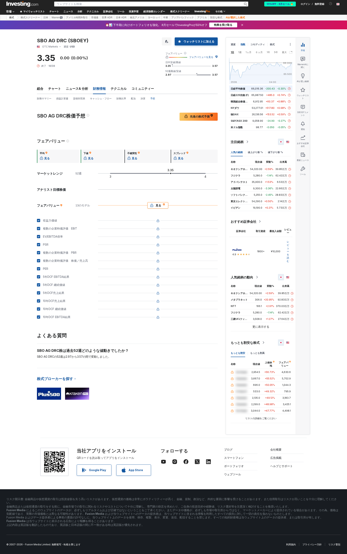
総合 (40, 88)
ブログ (228, 449)
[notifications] (330, 4)
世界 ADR (107, 17)
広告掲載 (276, 457)
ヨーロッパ (154, 17)
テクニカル (119, 88)
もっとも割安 (238, 352)
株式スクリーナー (180, 11)
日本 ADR (121, 17)
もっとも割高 (257, 352)
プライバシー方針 (312, 544)
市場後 (94, 17)
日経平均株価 (238, 88)
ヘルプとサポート (281, 466)
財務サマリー (44, 98)
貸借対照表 (79, 98)
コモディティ (257, 44)
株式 (11, 17)
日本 (45, 17)
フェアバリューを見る (201, 57)
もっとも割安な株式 (245, 343)
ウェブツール (232, 474)
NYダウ (235, 107)
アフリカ (202, 17)
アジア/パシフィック (182, 17)
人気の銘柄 (237, 152)
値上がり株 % (255, 152)
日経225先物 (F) (240, 95)
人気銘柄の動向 (242, 277)
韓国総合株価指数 (240, 101)
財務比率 (121, 98)
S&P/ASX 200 (239, 120)
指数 (243, 44)
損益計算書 (62, 98)
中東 (165, 17)
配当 (133, 98)
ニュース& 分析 (77, 88)
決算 (143, 98)
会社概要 (276, 449)
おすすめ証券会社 (243, 221)
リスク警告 (334, 544)
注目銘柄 (237, 142)
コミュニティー (143, 88)
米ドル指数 (237, 127)
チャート (54, 88)
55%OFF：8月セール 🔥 (280, 4)
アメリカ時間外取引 (77, 17)
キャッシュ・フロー (101, 98)
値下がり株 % (275, 152)
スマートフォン (234, 457)
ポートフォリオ (234, 466)
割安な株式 (216, 17)
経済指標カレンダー (154, 11)
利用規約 (291, 544)
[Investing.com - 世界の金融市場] (22, 4)
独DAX (235, 114)
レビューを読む (288, 251)
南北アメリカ (137, 17)
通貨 (233, 44)
